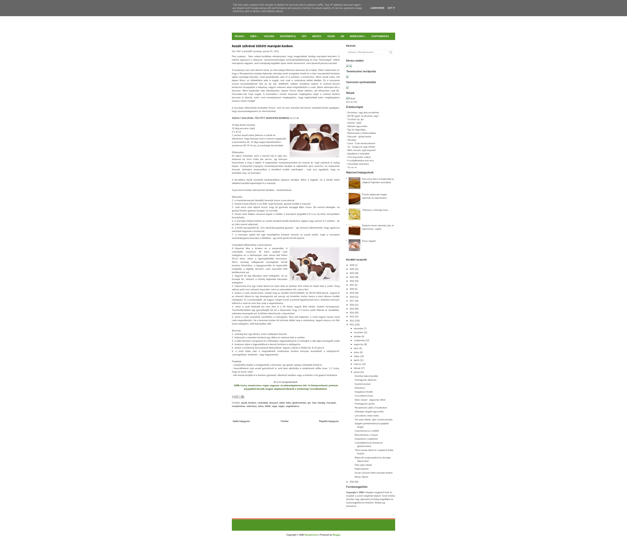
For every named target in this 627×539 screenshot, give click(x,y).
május (357, 356)
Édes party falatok (363, 465)
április (356, 360)
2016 (352, 305)
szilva (261, 406)
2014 (352, 312)
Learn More (377, 8)
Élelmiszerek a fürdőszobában (361, 133)
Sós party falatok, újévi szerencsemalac (374, 419)
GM (342, 36)
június (356, 352)
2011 (352, 324)
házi (314, 402)
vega (274, 406)
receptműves (238, 406)
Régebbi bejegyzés (329, 421)
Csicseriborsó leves (364, 396)
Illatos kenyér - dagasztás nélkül (370, 400)
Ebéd (254, 36)
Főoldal (284, 421)
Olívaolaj (351, 140)
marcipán (331, 402)
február (357, 368)
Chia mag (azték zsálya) (358, 157)
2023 (352, 277)
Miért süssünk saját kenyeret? (361, 150)
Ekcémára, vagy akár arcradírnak (363, 112)
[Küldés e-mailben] (233, 396)
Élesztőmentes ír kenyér (366, 435)
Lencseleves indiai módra (367, 415)
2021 (352, 285)
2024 (352, 273)
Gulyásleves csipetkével (366, 439)
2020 (352, 289)
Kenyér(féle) (288, 36)
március (357, 364)
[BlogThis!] (236, 396)
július (356, 348)
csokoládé (262, 402)
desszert (273, 402)
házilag (321, 402)
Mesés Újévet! (361, 477)
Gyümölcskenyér (363, 384)
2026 (352, 265)
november (358, 332)
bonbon (252, 402)
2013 (352, 316)
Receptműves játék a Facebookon (371, 407)
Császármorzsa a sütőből (367, 431)
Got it (391, 8)
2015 (352, 309)
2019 (352, 293)
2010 (352, 482)
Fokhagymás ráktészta (365, 380)
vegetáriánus (292, 406)
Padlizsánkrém (362, 469)
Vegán (331, 36)
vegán (281, 406)
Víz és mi (352, 167)
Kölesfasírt (360, 388)
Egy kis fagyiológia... (357, 129)
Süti (304, 36)
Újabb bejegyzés (241, 421)
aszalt (244, 402)
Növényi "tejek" (354, 123)
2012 (352, 320)
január (357, 372)
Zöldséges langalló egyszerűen (369, 411)
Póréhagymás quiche (365, 404)
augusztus (359, 344)
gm (309, 402)
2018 (352, 297)
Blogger (337, 535)
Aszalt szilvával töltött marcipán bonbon (262, 46)
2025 (352, 269)
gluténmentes (299, 402)
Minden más (357, 36)
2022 (352, 281)
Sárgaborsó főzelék (364, 392)
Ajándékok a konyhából (358, 153)
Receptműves (311, 535)
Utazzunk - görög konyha (359, 136)
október (357, 336)
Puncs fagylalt (369, 241)
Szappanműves (380, 36)
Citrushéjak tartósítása (358, 164)
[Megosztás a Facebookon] (242, 396)
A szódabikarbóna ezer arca (360, 160)
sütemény (252, 406)
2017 (352, 301)
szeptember (359, 340)
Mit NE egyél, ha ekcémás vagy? (363, 116)
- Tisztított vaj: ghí (355, 119)
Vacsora (269, 36)
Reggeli (239, 36)
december (358, 328)
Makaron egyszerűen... (358, 126)
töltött (268, 406)
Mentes (316, 36)
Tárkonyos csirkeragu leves (375, 210)
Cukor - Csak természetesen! (361, 143)
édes (288, 402)
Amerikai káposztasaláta (366, 376)
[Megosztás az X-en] (239, 396)
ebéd (282, 402)
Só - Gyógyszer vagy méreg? (361, 147)
